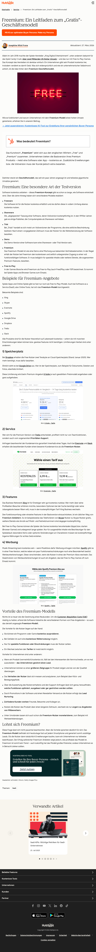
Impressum (50, 935)
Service (16, 10)
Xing (25, 503)
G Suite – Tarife (49, 423)
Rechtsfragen (11, 935)
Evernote (79, 443)
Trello (37, 435)
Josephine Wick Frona (18, 45)
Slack (90, 443)
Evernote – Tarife (50, 491)
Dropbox (9, 357)
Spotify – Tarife (49, 606)
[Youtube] (44, 906)
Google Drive (25, 366)
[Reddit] (61, 906)
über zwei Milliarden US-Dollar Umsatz (39, 59)
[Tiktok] (67, 906)
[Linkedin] (55, 906)
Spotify (84, 548)
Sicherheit (63, 935)
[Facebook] (33, 906)
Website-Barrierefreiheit (80, 935)
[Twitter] (50, 906)
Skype (61, 518)
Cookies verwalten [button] (48, 940)
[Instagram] (38, 906)
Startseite (6, 10)
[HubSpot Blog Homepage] (8, 3)
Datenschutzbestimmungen (31, 935)
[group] (48, 833)
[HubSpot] (48, 925)
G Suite (47, 374)
